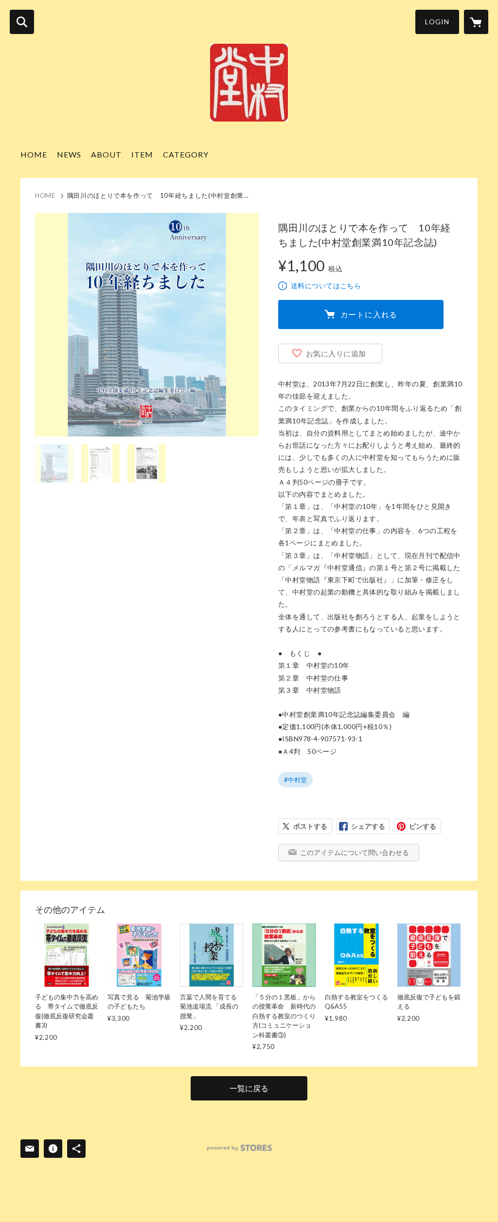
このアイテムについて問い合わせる (354, 852)
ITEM (142, 154)
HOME (33, 154)
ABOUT (106, 154)
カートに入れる (369, 314)
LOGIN (437, 21)
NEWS (69, 154)
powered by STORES (239, 1148)
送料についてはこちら (326, 285)
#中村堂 (295, 780)
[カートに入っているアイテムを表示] (476, 22)
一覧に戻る (249, 1088)
